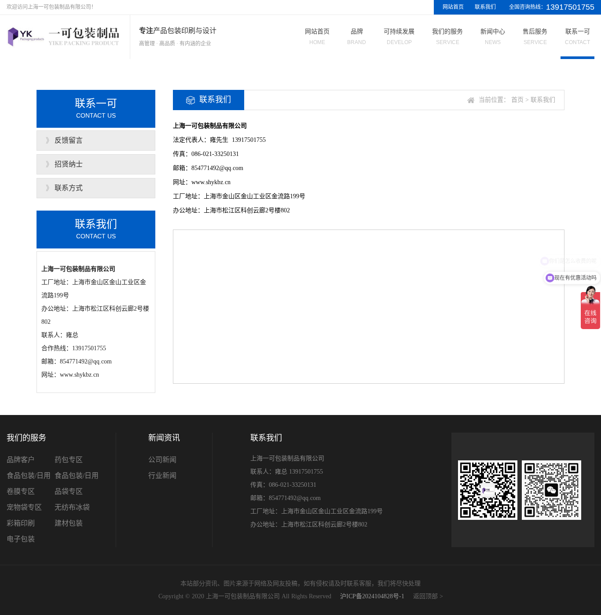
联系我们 (485, 7)
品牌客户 (21, 459)
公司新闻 (162, 459)
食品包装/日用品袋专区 (77, 483)
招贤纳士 (69, 164)
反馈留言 (69, 140)
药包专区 (69, 459)
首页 (517, 99)
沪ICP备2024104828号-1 (372, 596)
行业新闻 (162, 475)
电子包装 (21, 539)
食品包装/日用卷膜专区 (29, 483)
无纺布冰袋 (72, 507)
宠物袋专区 (24, 507)
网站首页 (453, 7)
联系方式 (69, 188)
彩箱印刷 (21, 523)
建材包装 (69, 523)
